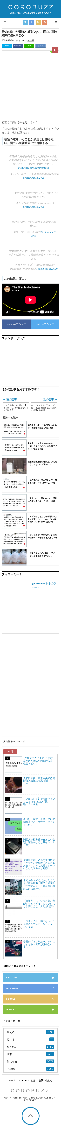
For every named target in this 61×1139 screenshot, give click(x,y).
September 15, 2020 (33, 177)
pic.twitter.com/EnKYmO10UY (33, 167)
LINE (29, 45)
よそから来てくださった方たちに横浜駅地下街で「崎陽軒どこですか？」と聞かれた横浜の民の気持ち (39, 884)
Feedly (10, 1009)
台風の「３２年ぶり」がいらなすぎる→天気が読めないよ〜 (39, 944)
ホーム (12, 1080)
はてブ (40, 45)
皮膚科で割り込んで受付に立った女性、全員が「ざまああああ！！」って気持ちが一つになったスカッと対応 (39, 864)
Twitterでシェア (44, 324)
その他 (30, 40)
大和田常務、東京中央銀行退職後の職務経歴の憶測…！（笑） (39, 781)
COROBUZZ (31, 7)
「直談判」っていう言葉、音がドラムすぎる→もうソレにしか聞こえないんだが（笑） (39, 903)
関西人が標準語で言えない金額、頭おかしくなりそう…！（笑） (39, 842)
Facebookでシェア (16, 324)
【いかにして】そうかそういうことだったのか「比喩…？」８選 (39, 801)
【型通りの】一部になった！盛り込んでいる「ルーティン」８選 (39, 924)
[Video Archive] (55, 50)
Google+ (11, 999)
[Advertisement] (30, 83)
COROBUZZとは (27, 1080)
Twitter (6, 45)
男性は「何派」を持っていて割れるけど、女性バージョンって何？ (39, 822)
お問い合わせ (45, 1080)
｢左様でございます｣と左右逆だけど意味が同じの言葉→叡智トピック (39, 760)
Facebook (17, 45)
